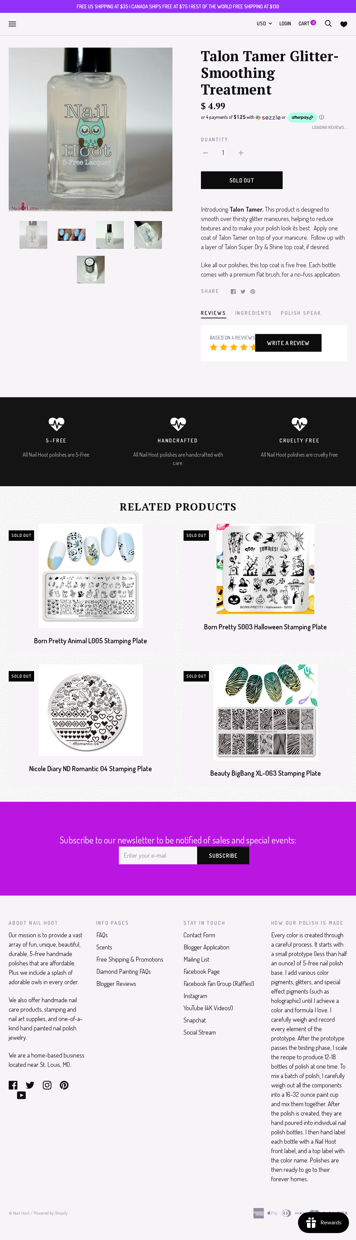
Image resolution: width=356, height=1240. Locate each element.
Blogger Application (206, 947)
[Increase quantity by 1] (240, 152)
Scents (104, 947)
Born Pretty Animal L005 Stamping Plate (90, 640)
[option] (90, 129)
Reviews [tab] (213, 313)
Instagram (195, 996)
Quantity (214, 139)
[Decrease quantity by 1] (205, 152)
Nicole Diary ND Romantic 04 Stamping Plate (90, 768)
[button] (274, 118)
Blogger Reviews (116, 983)
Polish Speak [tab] (301, 313)
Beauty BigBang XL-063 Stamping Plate (265, 773)
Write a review (288, 343)
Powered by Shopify (50, 1213)
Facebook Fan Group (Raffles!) (219, 983)
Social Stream (200, 1032)
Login (285, 23)
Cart (306, 23)
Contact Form (199, 935)
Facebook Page (202, 971)
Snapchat (195, 1020)
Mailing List (196, 959)
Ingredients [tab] (253, 313)
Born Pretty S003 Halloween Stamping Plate (265, 626)
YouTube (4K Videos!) (208, 1008)
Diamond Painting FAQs (123, 971)
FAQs (102, 935)
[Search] (328, 23)
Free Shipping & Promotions (129, 959)
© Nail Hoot (19, 1213)
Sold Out (241, 180)
